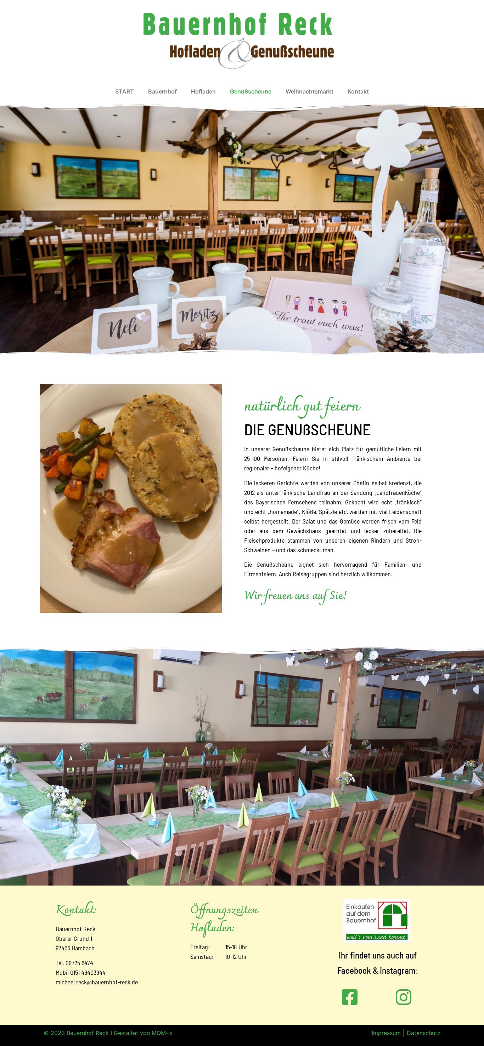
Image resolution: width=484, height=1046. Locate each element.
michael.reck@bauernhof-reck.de (97, 982)
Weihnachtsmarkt (309, 91)
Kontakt (358, 91)
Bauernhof (162, 91)
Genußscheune (250, 91)
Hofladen (203, 91)
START (124, 91)
